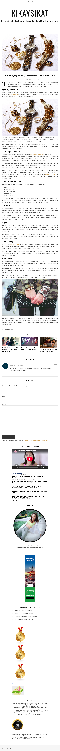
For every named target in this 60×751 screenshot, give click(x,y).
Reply (56, 364)
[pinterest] (32, 1)
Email (4, 396)
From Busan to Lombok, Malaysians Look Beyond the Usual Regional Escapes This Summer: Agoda (29, 482)
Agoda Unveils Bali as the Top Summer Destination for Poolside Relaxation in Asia (28, 496)
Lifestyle (37, 73)
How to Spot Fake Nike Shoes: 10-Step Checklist (29, 348)
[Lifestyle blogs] (30, 672)
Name (4, 389)
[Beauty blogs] (30, 653)
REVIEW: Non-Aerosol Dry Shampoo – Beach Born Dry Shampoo (10, 349)
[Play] (14, 467)
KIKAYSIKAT (30, 13)
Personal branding (15, 244)
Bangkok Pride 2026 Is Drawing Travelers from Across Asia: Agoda (29, 491)
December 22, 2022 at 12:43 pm (16, 365)
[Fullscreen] (46, 467)
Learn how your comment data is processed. (36, 440)
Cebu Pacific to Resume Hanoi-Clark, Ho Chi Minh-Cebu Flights (28, 477)
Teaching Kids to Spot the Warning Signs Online (48, 350)
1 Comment (35, 79)
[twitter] (28, 1)
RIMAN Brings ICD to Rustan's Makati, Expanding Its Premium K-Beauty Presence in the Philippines (29, 737)
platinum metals (13, 94)
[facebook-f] (2, 748)
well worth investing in (36, 154)
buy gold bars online (50, 174)
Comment (5, 412)
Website (4, 404)
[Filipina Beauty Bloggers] (30, 635)
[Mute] (43, 467)
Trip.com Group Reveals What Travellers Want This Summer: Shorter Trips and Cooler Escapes (27, 487)
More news (15, 500)
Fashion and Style (26, 73)
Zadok (12, 364)
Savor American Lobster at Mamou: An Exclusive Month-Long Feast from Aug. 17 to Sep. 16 (30, 735)
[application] (30, 459)
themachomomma (9, 329)
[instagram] (30, 1)
